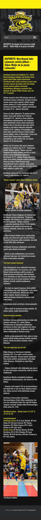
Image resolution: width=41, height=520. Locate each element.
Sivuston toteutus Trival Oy (19, 510)
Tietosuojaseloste (31, 510)
